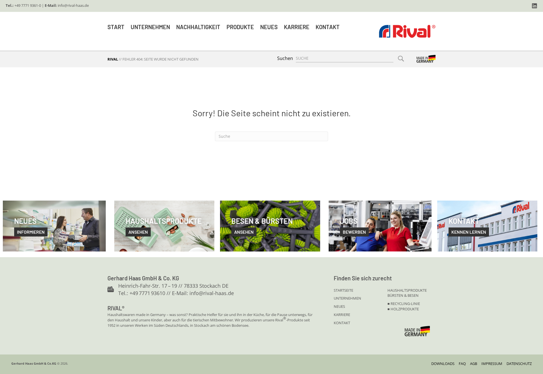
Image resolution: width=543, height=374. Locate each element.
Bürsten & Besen (403, 295)
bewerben (354, 232)
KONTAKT (342, 322)
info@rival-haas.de (73, 5)
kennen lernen (468, 232)
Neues (269, 26)
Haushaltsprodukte (407, 290)
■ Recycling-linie (403, 303)
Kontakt (328, 26)
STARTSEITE (343, 290)
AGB (473, 363)
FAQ (462, 363)
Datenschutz (519, 363)
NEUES (339, 306)
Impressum (491, 363)
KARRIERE (342, 314)
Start (115, 26)
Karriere (296, 26)
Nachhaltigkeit (198, 26)
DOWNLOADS (442, 363)
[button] (534, 6)
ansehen (138, 232)
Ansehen (244, 232)
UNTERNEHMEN (347, 298)
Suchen (285, 58)
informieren (31, 232)
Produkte (240, 26)
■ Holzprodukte (403, 308)
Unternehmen (150, 26)
